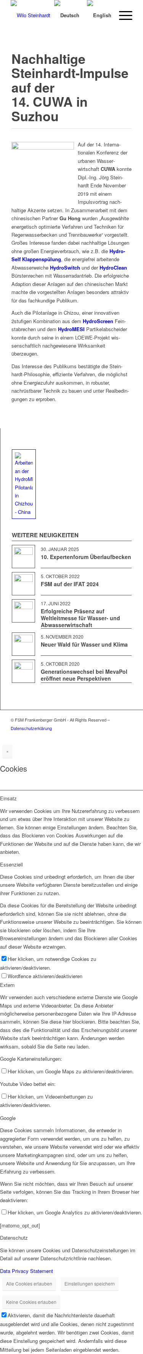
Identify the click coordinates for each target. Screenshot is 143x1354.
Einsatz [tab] (8, 798)
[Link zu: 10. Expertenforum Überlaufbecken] (23, 556)
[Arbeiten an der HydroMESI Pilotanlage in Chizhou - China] (24, 484)
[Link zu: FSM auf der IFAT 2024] (23, 583)
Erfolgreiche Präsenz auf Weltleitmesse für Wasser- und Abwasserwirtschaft (80, 618)
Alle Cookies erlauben (29, 1283)
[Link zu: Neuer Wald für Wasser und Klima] (23, 644)
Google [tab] (8, 1118)
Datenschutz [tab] (14, 1237)
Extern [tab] (7, 984)
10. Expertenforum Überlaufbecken (86, 557)
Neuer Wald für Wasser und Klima (84, 644)
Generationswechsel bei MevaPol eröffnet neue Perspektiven (84, 675)
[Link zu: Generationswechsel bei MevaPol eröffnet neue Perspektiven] (23, 671)
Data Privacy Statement (26, 1270)
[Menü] (121, 15)
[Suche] (39, 15)
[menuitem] (39, 15)
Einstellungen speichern (89, 1283)
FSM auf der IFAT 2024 (70, 584)
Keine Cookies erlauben (31, 1302)
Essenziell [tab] (11, 864)
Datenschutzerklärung (31, 728)
